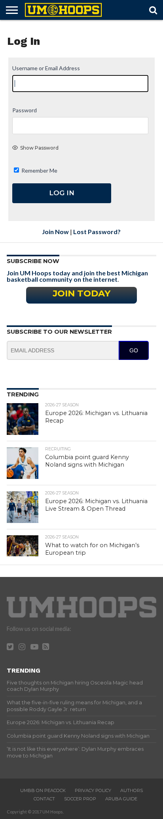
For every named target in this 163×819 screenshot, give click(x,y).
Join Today (81, 293)
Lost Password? (97, 231)
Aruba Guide (121, 799)
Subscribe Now (33, 261)
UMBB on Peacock (43, 790)
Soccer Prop (80, 799)
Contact (44, 799)
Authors (131, 790)
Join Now (55, 231)
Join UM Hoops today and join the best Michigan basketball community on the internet (77, 276)
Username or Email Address (46, 68)
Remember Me (38, 170)
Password (24, 110)
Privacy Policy (93, 790)
